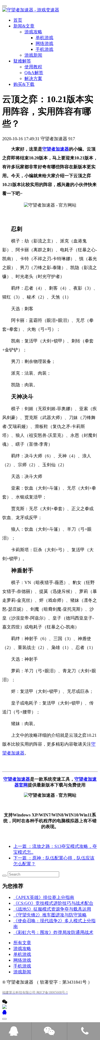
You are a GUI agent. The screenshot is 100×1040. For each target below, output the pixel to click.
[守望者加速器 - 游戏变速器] (50, 10)
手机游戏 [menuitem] (44, 49)
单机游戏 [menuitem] (44, 37)
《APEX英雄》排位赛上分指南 (43, 897)
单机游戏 (22, 954)
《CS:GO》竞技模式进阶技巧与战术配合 (53, 903)
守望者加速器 (55, 149)
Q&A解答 (33, 72)
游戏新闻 (33, 55)
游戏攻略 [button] (33, 31)
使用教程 (33, 66)
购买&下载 (23, 84)
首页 (17, 20)
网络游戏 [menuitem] (44, 43)
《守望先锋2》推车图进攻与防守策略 (50, 915)
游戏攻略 (22, 948)
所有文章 (22, 942)
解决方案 (33, 78)
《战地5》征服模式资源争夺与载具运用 (52, 909)
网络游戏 (22, 960)
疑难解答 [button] (22, 61)
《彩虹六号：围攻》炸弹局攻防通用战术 (53, 932)
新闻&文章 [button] (23, 26)
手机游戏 (22, 966)
